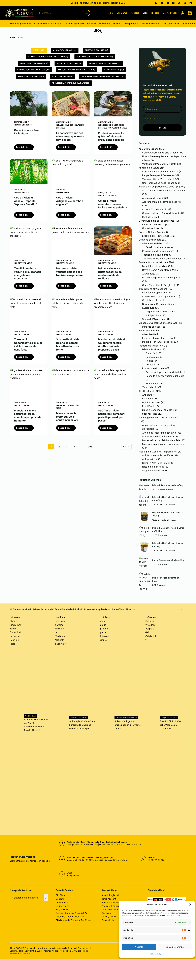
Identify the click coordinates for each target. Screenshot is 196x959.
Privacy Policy (109, 916)
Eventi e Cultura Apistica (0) (34, 63)
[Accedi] (183, 13)
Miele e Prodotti (24, 125)
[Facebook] (156, 3)
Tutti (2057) (39, 50)
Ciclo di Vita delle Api (154, 209)
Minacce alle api (151, 326)
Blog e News (62, 909)
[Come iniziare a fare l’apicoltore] (28, 103)
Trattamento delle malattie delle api (161, 258)
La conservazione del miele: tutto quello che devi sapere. (70, 136)
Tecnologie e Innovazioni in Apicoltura (159, 417)
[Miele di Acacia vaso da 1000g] (144, 487)
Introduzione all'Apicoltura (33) (33, 70)
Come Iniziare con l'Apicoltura (158, 296)
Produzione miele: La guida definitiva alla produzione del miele (111, 136)
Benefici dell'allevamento (159, 247)
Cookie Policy (155, 954)
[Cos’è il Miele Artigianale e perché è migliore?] (71, 171)
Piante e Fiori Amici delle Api (157, 341)
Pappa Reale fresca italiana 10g (168, 560)
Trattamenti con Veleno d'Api (158, 179)
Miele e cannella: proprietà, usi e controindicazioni (67, 416)
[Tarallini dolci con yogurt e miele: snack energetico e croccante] (28, 240)
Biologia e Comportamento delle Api (158, 186)
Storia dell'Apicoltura (153, 319)
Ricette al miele (108, 195)
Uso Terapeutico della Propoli (158, 182)
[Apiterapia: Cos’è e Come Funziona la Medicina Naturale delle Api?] (60, 723)
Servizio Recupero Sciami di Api (72, 913)
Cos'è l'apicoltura (151, 300)
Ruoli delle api (149, 217)
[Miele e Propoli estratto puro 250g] (144, 581)
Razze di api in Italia (153, 466)
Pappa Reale (131, 23)
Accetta (139, 947)
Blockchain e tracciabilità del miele (161, 440)
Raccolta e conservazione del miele (165, 375)
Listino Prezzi (170, 12)
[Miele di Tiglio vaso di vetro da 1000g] (144, 516)
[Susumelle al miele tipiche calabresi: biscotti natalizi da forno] (71, 311)
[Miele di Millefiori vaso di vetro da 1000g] (144, 501)
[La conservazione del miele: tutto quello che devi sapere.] (71, 103)
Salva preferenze (175, 947)
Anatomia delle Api (152, 198)
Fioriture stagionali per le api (157, 338)
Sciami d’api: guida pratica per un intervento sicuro (128, 725)
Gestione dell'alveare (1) (69, 63)
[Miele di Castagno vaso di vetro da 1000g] (144, 531)
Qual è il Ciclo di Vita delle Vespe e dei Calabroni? (170, 725)
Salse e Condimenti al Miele (157, 409)
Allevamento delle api (154, 243)
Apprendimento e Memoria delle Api (161, 201)
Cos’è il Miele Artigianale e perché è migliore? (70, 201)
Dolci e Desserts (151, 402)
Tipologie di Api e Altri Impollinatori (158, 451)
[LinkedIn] (191, 3)
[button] (190, 904)
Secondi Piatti (149, 413)
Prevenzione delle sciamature (158, 251)
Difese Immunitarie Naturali (47, 23)
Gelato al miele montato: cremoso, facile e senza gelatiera (112, 204)
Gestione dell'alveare (150, 239)
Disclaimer (107, 913)
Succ (123, 446)
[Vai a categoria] (46, 897)
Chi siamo (122, 12)
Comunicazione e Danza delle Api (160, 213)
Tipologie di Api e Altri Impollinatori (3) (71, 83)
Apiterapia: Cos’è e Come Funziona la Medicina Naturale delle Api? (82, 725)
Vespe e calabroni (152, 470)
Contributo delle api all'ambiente (156, 220)
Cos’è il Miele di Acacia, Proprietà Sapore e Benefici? (26, 201)
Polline (116, 23)
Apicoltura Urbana (148, 148)
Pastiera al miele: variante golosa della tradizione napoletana (69, 272)
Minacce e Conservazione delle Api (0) (76, 70)
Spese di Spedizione (112, 902)
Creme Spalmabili (75, 23)
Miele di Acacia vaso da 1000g (167, 485)
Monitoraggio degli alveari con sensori (163, 444)
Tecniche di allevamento (155, 254)
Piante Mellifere (147, 330)
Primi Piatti (148, 406)
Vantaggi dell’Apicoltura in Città (159, 163)
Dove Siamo (62, 902)
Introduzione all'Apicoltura (153, 288)
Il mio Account (109, 898)
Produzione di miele (117, 128)
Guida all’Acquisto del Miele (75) (105, 63)
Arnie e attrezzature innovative (159, 432)
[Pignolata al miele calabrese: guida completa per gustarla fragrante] (28, 382)
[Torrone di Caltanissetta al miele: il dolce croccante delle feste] (28, 311)
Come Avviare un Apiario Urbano (160, 152)
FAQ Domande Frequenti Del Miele (73, 920)
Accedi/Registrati (110, 895)
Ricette (155, 12)
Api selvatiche (149, 459)
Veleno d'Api (149, 387)
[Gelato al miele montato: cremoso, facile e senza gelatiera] (113, 173)
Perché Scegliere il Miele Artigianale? (162, 277)
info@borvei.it (73, 875)
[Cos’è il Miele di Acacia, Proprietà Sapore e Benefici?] (28, 171)
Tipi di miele (152, 383)
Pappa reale (152, 357)
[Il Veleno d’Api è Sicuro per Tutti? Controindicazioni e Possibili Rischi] (15, 723)
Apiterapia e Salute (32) (96, 50)
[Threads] (173, 3)
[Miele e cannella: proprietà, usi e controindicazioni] (71, 382)
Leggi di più (25, 148)
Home (110, 12)
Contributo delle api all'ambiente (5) (95, 57)
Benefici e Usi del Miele (154, 266)
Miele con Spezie (170, 23)
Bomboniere (105, 23)
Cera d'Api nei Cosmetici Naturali (160, 171)
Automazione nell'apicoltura (157, 436)
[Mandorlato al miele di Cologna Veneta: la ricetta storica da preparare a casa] (113, 311)
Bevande (147, 398)
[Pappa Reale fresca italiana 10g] (144, 562)
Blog (145, 12)
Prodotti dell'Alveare (150, 345)
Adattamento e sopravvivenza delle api (163, 190)
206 (90, 446)
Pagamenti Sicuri (110, 906)
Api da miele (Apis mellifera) (157, 455)
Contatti (60, 898)
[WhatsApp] (168, 3)
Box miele (92, 23)
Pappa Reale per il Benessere (158, 175)
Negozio (135, 12)
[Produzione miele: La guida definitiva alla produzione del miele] (113, 103)
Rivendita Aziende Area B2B (70, 916)
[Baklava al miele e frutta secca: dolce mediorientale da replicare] (113, 240)
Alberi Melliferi (150, 334)
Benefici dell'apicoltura (154, 292)
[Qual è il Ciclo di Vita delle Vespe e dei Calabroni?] (151, 723)
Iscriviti (162, 127)
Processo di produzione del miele (164, 372)
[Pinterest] (185, 3)
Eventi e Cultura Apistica (152, 232)
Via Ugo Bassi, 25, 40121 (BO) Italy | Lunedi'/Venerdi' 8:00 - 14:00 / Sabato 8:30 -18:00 (105, 844)
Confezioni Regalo (149, 23)
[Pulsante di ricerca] (87, 13)
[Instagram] (162, 3)
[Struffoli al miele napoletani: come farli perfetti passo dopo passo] (113, 382)
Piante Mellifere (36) (114, 70)
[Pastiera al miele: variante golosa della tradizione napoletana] (71, 240)
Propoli (150, 364)
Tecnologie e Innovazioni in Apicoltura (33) (102, 76)
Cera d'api (151, 353)
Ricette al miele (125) (62, 76)
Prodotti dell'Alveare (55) (31, 76)
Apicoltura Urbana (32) (64, 50)
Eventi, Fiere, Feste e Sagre (157, 235)
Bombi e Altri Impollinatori (156, 463)
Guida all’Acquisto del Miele (153, 262)
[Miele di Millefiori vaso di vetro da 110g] (144, 547)
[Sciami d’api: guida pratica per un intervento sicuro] (106, 723)
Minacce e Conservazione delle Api (158, 322)
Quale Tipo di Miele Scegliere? (158, 285)
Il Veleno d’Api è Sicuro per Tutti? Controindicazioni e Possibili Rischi (36, 725)
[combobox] (62, 13)
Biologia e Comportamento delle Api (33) (48, 57)
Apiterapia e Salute (149, 167)
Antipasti (147, 394)
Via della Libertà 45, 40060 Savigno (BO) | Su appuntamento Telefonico (99, 860)
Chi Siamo (61, 895)
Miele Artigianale (19, 23)
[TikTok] (179, 3)
